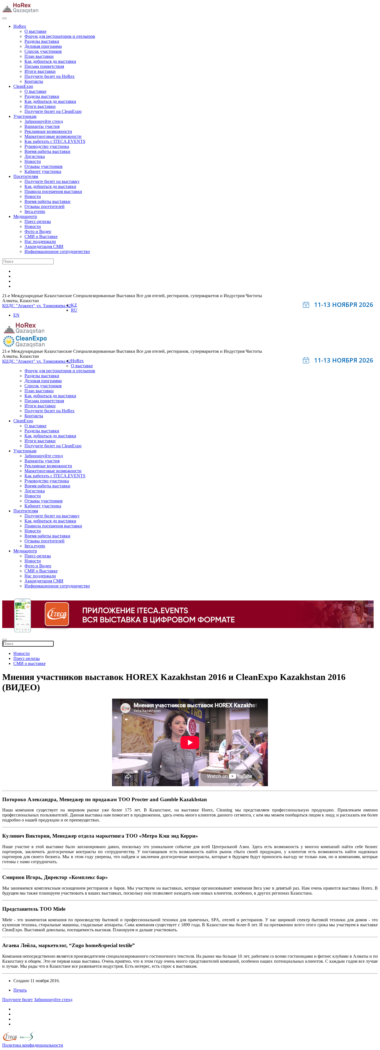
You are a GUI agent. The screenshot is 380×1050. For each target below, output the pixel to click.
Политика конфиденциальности (32, 1045)
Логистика (34, 156)
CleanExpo (23, 86)
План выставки (39, 56)
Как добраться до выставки (50, 61)
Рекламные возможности (48, 131)
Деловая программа (43, 46)
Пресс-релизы (37, 221)
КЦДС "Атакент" (19, 305)
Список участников (43, 51)
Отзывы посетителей (44, 206)
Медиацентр (25, 216)
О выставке (35, 31)
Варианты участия (42, 126)
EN (16, 315)
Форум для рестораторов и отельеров (59, 36)
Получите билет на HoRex (49, 76)
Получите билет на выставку (52, 181)
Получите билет (17, 999)
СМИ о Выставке (41, 236)
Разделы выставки (41, 41)
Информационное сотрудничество (57, 251)
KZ (74, 305)
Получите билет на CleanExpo (53, 111)
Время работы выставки (47, 151)
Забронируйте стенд (43, 121)
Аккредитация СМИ (43, 246)
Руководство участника (46, 146)
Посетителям (25, 176)
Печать (20, 990)
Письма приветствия (44, 66)
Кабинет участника (42, 171)
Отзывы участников (43, 166)
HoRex (19, 26)
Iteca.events (34, 211)
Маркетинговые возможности (53, 136)
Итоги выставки (40, 71)
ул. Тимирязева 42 (53, 305)
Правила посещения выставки (53, 191)
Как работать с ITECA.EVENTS (54, 141)
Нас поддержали (40, 241)
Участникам (24, 116)
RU (74, 310)
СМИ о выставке (29, 663)
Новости (32, 161)
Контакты (33, 81)
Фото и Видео (37, 231)
